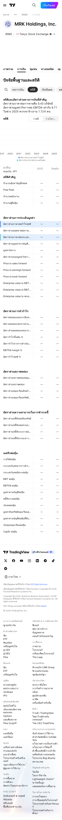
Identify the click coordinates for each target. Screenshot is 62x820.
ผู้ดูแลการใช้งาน (11, 768)
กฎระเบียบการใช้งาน (14, 764)
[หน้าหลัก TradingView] (12, 5)
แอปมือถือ (8, 733)
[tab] (17, 89)
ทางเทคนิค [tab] (47, 69)
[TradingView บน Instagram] (29, 560)
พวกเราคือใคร (39, 684)
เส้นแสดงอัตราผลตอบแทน (12, 711)
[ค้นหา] (34, 5)
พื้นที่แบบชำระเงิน (12, 806)
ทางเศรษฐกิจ (9, 684)
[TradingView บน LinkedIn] (37, 560)
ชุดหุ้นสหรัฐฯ (39, 674)
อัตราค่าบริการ (39, 628)
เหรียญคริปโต (10, 646)
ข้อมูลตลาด (38, 632)
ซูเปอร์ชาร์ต (9, 625)
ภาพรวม (36, 646)
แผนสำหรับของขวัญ (42, 636)
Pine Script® (10, 723)
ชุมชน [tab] (33, 69)
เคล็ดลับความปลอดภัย (43, 754)
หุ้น (4, 635)
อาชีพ (35, 699)
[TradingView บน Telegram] (45, 560)
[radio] (36, 119)
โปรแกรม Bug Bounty (43, 758)
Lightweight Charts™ (43, 779)
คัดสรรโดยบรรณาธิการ (15, 785)
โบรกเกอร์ (37, 649)
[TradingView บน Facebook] (13, 560)
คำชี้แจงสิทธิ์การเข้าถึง (44, 750)
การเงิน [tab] (21, 69)
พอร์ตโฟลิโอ (9, 705)
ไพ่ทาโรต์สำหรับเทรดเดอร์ (40, 718)
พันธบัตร (7, 642)
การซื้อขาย (9, 778)
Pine (5, 657)
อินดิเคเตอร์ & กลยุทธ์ (14, 795)
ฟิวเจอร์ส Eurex (40, 670)
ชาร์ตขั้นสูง (38, 782)
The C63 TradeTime (43, 723)
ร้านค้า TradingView (43, 713)
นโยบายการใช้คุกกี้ (42, 747)
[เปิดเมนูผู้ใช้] (4, 5)
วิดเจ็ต (35, 771)
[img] (50, 34)
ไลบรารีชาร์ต (39, 775)
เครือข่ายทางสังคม (12, 747)
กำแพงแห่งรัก (10, 750)
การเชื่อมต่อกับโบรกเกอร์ (45, 800)
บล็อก (35, 692)
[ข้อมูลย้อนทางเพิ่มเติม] (15, 14)
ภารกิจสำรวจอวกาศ (42, 688)
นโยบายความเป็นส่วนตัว (45, 743)
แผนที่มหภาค (10, 719)
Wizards (7, 799)
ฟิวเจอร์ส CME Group (43, 667)
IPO (5, 695)
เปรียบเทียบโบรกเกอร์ (43, 653)
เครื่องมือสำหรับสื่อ (41, 702)
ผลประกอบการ (10, 688)
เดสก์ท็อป (8, 737)
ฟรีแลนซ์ (8, 803)
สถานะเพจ (37, 761)
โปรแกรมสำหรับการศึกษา (42, 812)
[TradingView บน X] (5, 560)
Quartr (43, 606)
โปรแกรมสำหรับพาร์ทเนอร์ (45, 805)
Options (7, 716)
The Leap (37, 657)
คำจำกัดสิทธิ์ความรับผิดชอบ (44, 738)
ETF (5, 639)
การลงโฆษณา (39, 796)
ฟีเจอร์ (35, 625)
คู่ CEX (6, 649)
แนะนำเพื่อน (9, 754)
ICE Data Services (39, 584)
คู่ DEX (6, 653)
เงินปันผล (8, 692)
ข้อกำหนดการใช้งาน (43, 733)
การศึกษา (8, 782)
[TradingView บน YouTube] (21, 560)
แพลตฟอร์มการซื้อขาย (43, 786)
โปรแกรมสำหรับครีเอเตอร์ (14, 759)
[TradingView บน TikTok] (53, 560)
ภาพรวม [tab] (8, 69)
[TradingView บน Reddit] (5, 568)
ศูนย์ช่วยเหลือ (39, 695)
